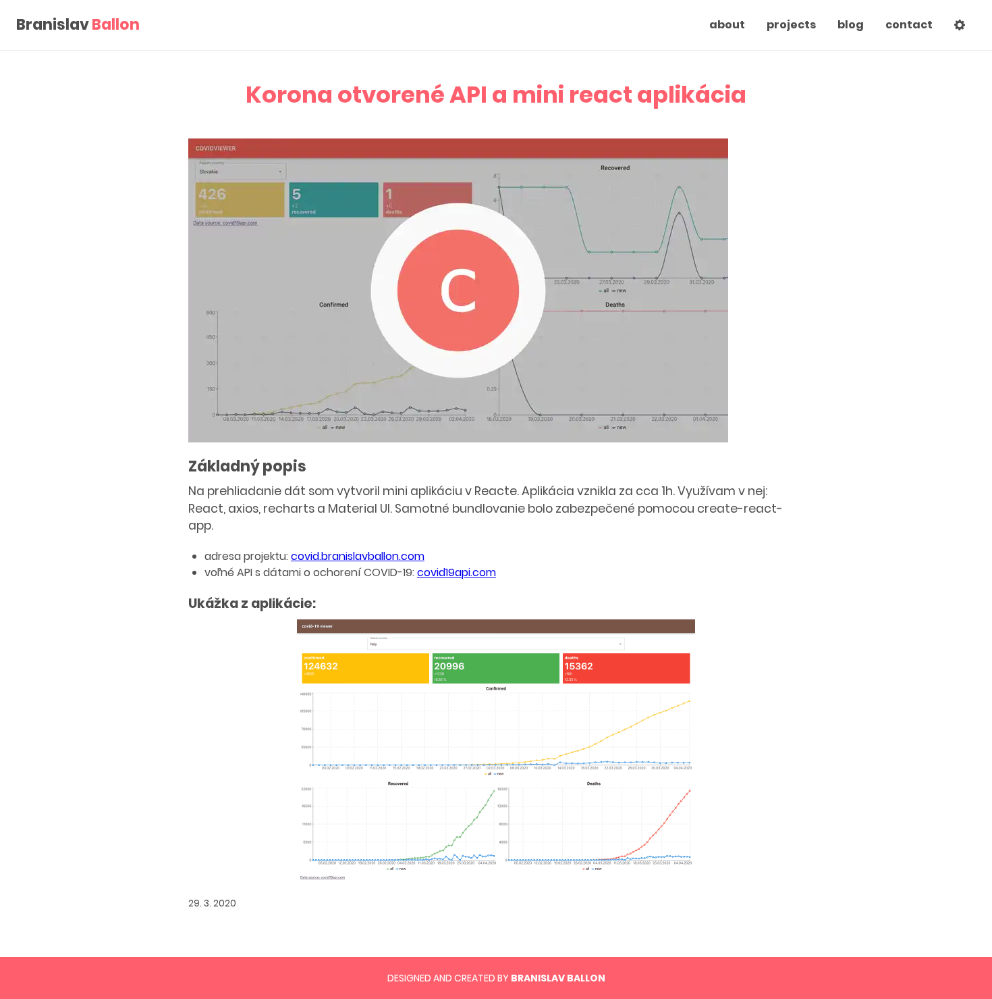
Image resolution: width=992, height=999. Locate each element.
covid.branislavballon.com (357, 556)
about (727, 24)
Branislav (78, 25)
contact (909, 24)
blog (850, 24)
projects (791, 24)
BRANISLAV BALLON (558, 978)
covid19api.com (456, 572)
